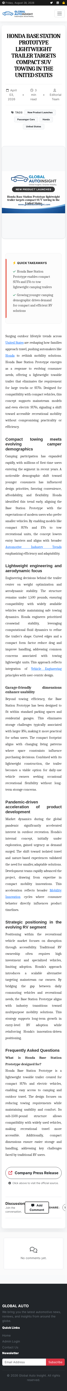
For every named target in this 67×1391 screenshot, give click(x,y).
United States (14, 343)
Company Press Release (36, 1173)
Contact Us (10, 1347)
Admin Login (11, 1341)
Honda (10, 356)
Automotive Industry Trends (33, 547)
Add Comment (37, 1207)
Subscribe (55, 1362)
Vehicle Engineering (46, 669)
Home (6, 1335)
